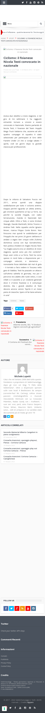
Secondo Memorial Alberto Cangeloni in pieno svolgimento (21, 433)
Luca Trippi (15, 70)
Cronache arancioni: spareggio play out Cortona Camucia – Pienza (20, 449)
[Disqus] (22, 498)
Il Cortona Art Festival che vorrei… (20, 343)
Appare (30, 702)
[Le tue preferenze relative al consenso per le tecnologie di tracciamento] (4, 708)
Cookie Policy (6, 666)
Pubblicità (4, 659)
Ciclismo (13, 301)
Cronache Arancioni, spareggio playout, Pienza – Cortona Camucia (20, 441)
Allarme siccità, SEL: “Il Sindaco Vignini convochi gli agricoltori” (27, 325)
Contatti (4, 656)
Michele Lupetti (22, 376)
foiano (22, 301)
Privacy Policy (6, 663)
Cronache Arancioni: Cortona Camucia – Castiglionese (20, 457)
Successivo (24, 340)
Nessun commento (10, 72)
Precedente (21, 322)
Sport (37, 70)
